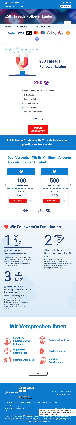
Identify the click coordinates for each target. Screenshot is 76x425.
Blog (56, 392)
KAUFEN (18, 200)
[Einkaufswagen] (70, 3)
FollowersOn (9, 26)
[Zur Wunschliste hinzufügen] (30, 200)
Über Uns (8, 6)
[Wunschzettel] (67, 3)
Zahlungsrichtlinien (25, 402)
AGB (16, 402)
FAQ (14, 6)
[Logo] (12, 3)
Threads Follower (22, 26)
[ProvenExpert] (25, 397)
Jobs (62, 392)
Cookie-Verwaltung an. (50, 414)
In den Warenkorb (38, 129)
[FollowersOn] (12, 392)
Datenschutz (8, 402)
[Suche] (63, 3)
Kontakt (21, 6)
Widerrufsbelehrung (64, 394)
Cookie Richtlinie (52, 402)
